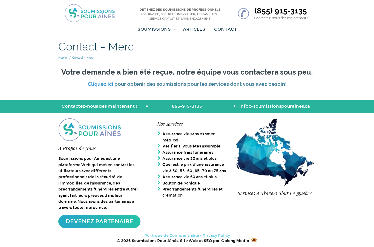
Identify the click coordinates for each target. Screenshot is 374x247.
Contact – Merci (83, 57)
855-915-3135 (187, 106)
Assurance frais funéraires (187, 152)
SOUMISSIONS (154, 29)
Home (62, 57)
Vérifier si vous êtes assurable (191, 146)
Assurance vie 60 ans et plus (189, 176)
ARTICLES (194, 29)
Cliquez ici (100, 84)
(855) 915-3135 (280, 10)
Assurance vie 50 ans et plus (189, 158)
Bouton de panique (181, 183)
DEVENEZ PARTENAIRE (99, 221)
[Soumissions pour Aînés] (90, 13)
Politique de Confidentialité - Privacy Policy (187, 235)
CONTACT (225, 29)
